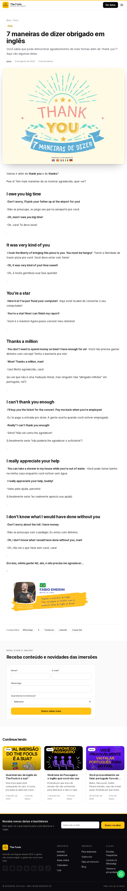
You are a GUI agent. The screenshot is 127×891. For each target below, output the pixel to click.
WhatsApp (28, 630)
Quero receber (113, 825)
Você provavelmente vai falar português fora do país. (104, 778)
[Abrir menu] (122, 5)
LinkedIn (63, 630)
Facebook (49, 630)
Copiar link (77, 630)
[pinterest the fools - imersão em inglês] (41, 868)
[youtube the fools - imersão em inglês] (26, 868)
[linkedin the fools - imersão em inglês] (34, 868)
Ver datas (110, 5)
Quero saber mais (51, 711)
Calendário (62, 865)
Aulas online (63, 860)
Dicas (15, 20)
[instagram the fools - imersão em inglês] (12, 868)
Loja (59, 870)
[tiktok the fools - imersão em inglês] (48, 868)
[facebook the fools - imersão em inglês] (5, 868)
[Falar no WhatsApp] (121, 874)
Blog (9, 20)
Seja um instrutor (90, 862)
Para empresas (89, 851)
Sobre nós (87, 857)
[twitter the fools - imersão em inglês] (19, 868)
